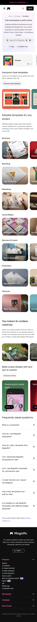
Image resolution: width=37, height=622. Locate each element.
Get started (6, 594)
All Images (17, 16)
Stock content (6, 576)
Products (5, 559)
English (18, 551)
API (3, 583)
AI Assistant (6, 566)
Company (6, 600)
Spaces (4, 563)
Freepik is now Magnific (17, 2)
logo (12, 46)
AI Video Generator (8, 571)
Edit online (11, 105)
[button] (18, 550)
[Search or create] (23, 8)
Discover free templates (12, 84)
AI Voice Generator (8, 573)
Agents (6, 581)
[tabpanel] (18, 149)
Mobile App (5, 586)
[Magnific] (18, 533)
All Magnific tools (7, 588)
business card (23, 46)
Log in (30, 8)
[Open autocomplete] (6, 40)
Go (21, 105)
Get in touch (7, 606)
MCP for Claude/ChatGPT (12, 578)
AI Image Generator (8, 568)
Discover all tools (10, 376)
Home (10, 16)
